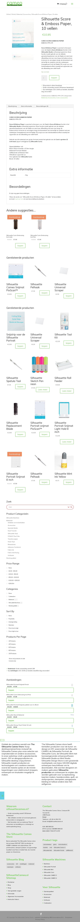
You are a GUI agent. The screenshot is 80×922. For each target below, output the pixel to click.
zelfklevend (69, 850)
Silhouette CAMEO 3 (50, 875)
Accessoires (27, 14)
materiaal (31, 864)
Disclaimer (11, 882)
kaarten (45, 847)
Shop (9, 888)
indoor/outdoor (62, 844)
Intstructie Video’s (13, 899)
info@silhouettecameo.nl (54, 821)
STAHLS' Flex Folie (14, 536)
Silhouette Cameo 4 (59, 847)
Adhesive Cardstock (14, 547)
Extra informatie (26, 106)
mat (51, 847)
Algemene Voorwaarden (16, 896)
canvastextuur (47, 844)
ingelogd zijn (19, 199)
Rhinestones (12, 544)
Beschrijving (12, 106)
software (17, 867)
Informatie (11, 893)
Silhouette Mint (47, 850)
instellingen (23, 864)
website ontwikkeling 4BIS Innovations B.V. (49, 917)
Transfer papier (13, 539)
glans (54, 844)
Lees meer (42, 389)
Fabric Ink (11, 550)
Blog (9, 885)
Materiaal (19, 14)
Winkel (8, 14)
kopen (54, 77)
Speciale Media (13, 528)
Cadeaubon (48, 903)
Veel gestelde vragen (14, 891)
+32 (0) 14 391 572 (55, 819)
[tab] (12, 106)
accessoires (10, 864)
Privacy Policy (40, 919)
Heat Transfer (12, 531)
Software (11, 555)
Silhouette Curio (49, 872)
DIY (17, 864)
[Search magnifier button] (71, 507)
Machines (47, 864)
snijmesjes (10, 867)
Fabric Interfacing (13, 553)
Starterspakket (11, 558)
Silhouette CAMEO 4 (50, 878)
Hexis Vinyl (11, 542)
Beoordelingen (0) (42, 106)
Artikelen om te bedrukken (16, 522)
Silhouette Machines (12, 518)
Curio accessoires (62, 98)
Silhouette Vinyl (13, 533)
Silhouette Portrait (59, 850)
